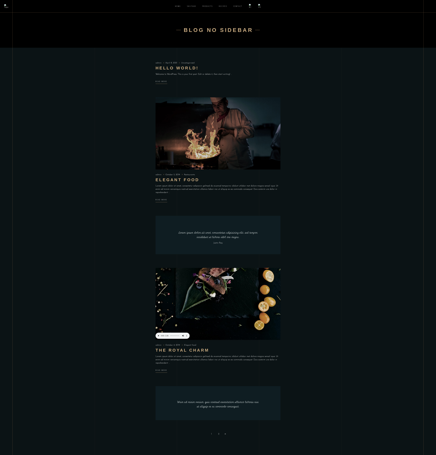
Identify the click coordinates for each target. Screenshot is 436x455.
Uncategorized (187, 63)
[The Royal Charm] (218, 304)
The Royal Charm (182, 350)
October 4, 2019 (173, 345)
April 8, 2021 (171, 63)
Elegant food (177, 179)
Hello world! (177, 68)
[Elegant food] (218, 133)
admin (159, 63)
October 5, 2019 (173, 175)
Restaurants (189, 175)
